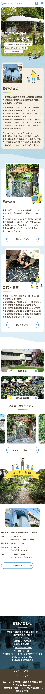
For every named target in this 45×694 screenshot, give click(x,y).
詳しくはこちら (22, 239)
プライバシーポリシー (23, 671)
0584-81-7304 (17, 543)
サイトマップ (22, 676)
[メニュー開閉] (42, 3)
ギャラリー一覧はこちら (22, 450)
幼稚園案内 (17, 565)
